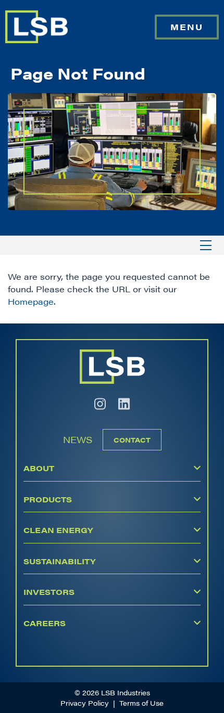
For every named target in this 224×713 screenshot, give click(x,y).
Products (47, 499)
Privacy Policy (84, 703)
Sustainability (59, 560)
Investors (48, 591)
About (38, 467)
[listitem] (100, 403)
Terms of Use (141, 703)
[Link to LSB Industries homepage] (36, 26)
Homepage (31, 301)
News (77, 439)
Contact (132, 440)
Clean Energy (58, 529)
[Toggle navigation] (206, 245)
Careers (44, 622)
